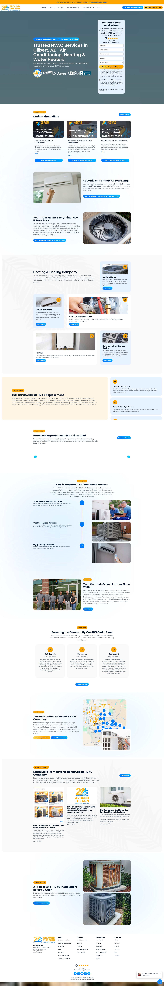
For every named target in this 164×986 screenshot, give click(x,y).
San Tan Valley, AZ (101, 952)
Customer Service (63, 955)
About (116, 940)
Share (36, 154)
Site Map (91, 977)
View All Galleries (123, 438)
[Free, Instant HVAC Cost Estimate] (115, 129)
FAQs (59, 949)
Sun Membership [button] (73, 7)
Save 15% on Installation (48, 160)
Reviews (117, 943)
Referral (117, 949)
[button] (35, 457)
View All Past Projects (41, 903)
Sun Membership (82, 940)
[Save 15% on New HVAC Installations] (48, 129)
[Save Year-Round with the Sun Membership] (82, 129)
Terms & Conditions (64, 958)
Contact (60, 952)
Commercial (81, 952)
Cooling (79, 943)
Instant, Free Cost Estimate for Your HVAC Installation (56, 39)
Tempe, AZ (99, 955)
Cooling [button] (43, 7)
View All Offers (124, 115)
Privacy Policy (104, 90)
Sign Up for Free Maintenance (82, 160)
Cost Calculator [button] (88, 7)
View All (98, 958)
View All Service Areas (59, 738)
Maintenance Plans (64, 940)
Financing (61, 946)
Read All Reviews (82, 684)
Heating (79, 946)
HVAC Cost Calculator (64, 943)
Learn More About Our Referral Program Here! (50, 240)
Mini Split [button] (60, 7)
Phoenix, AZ (99, 946)
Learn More (88, 609)
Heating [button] (52, 7)
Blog (116, 952)
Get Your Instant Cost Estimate (115, 160)
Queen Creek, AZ (101, 949)
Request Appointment (153, 7)
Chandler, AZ (99, 940)
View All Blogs (125, 775)
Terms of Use (120, 89)
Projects (117, 946)
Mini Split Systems (82, 949)
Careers (117, 955)
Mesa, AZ (98, 943)
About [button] (99, 7)
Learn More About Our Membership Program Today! (102, 196)
